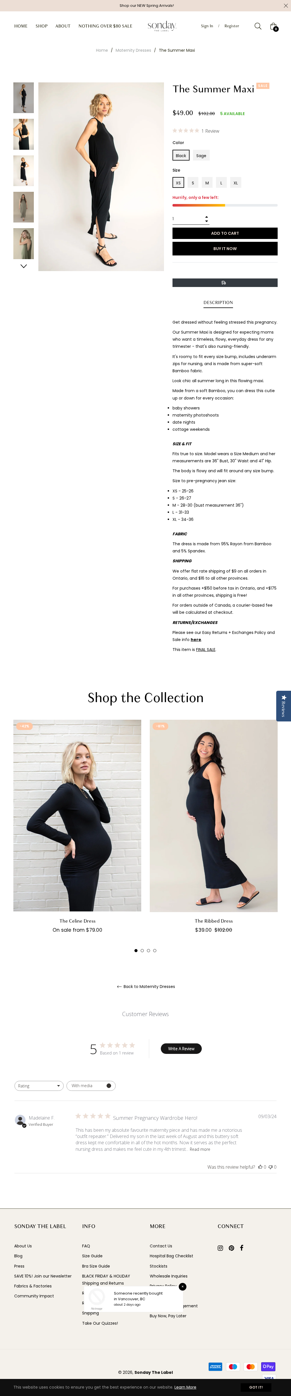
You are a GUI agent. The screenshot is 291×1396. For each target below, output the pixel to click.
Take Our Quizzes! (100, 1323)
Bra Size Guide (96, 1266)
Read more (200, 1149)
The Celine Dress (77, 921)
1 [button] (136, 950)
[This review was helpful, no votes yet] (260, 1167)
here (196, 639)
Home (102, 50)
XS (178, 183)
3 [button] (148, 950)
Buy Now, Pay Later (168, 1316)
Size (176, 170)
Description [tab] (218, 302)
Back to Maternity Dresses (148, 986)
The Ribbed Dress (214, 921)
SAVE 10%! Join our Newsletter (43, 1276)
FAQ (86, 1246)
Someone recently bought (138, 1293)
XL (236, 183)
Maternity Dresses (133, 50)
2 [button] (142, 950)
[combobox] (39, 1086)
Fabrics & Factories (33, 1286)
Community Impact (34, 1296)
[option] (77, 836)
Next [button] (23, 266)
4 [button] (154, 950)
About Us (23, 1246)
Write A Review (181, 1048)
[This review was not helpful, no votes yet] (271, 1167)
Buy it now (225, 248)
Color (178, 142)
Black (181, 156)
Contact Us (161, 1246)
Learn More (185, 1387)
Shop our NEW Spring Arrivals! (147, 5)
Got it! (256, 1387)
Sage (201, 156)
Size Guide (92, 1256)
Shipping (90, 1313)
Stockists (158, 1266)
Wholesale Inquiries (169, 1276)
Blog (18, 1256)
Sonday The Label (153, 1372)
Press (19, 1266)
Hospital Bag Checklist (171, 1256)
